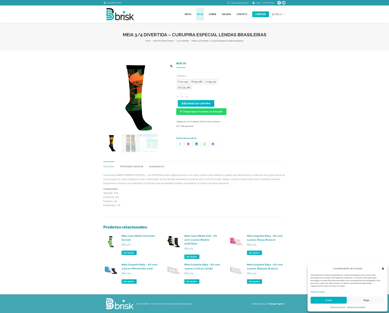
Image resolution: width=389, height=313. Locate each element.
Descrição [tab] (108, 166)
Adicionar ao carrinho (196, 103)
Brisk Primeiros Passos (210, 121)
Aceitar (328, 300)
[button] (382, 268)
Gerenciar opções (318, 292)
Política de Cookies (337, 307)
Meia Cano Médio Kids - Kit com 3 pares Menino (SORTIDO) (200, 239)
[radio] (183, 81)
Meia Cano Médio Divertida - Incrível (139, 237)
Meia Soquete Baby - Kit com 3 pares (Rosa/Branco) (265, 237)
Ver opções (129, 253)
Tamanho (181, 76)
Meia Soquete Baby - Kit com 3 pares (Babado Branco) (265, 266)
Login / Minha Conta (265, 3)
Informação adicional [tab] (131, 166)
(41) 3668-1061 (114, 3)
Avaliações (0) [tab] (156, 166)
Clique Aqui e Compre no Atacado (203, 111)
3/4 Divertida (193, 121)
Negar (366, 300)
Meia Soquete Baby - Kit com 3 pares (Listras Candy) (202, 266)
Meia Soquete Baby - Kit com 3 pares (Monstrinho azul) (139, 266)
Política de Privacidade (356, 307)
